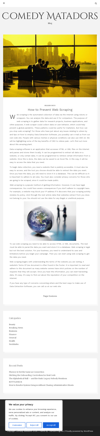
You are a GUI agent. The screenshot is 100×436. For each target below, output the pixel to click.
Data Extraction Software (46, 134)
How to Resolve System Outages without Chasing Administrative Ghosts (41, 385)
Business (13, 331)
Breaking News (50, 105)
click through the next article (38, 195)
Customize (17, 425)
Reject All (34, 425)
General (12, 338)
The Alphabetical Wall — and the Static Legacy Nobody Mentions (38, 378)
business (53, 296)
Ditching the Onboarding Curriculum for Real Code (32, 375)
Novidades (13, 344)
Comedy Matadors (50, 17)
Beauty (12, 324)
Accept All (50, 425)
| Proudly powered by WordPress (78, 431)
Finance (12, 334)
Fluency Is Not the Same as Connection (26, 372)
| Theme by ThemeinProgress (51, 431)
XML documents (72, 244)
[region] (34, 415)
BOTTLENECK (15, 382)
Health (12, 341)
